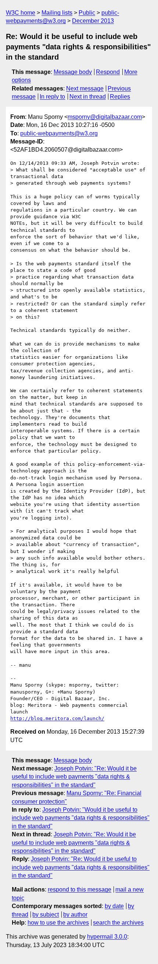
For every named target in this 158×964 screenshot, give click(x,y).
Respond (108, 72)
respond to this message (79, 889)
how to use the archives (58, 922)
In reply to (52, 96)
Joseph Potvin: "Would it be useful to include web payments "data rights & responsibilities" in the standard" (81, 818)
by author (75, 914)
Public (87, 13)
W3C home (20, 13)
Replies (120, 96)
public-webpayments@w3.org (59, 133)
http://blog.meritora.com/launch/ (57, 718)
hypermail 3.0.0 (107, 936)
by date (114, 906)
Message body (73, 72)
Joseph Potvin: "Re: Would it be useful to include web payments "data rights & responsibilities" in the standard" (74, 776)
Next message (85, 88)
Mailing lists (57, 13)
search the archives (118, 922)
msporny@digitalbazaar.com (105, 117)
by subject (45, 914)
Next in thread (87, 96)
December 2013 (93, 21)
